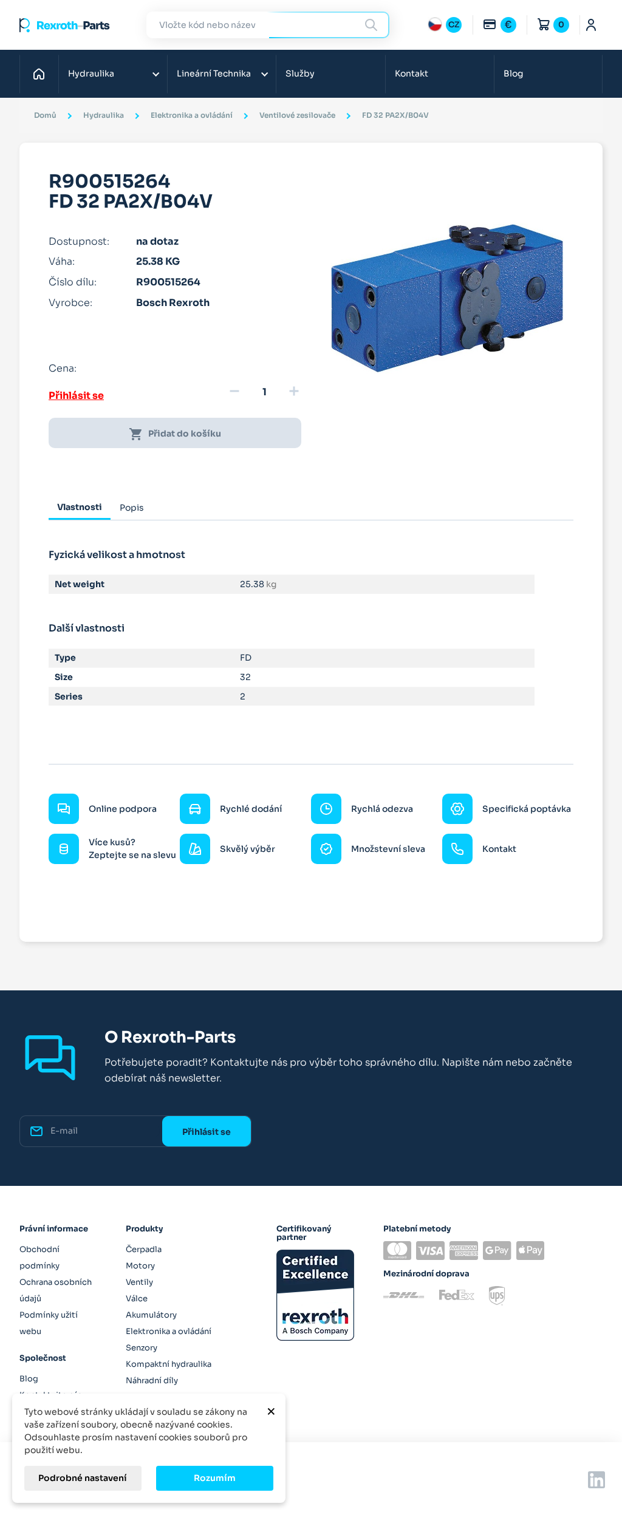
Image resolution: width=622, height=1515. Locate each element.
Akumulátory (151, 1315)
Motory (140, 1266)
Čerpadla (144, 1249)
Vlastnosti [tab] (79, 507)
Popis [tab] (132, 507)
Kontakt (411, 73)
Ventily (139, 1282)
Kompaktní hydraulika (168, 1364)
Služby (300, 73)
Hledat (372, 24)
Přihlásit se (76, 395)
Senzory (141, 1348)
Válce (137, 1298)
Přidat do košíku (175, 434)
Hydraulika (91, 73)
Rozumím (215, 1477)
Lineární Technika (214, 73)
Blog (513, 73)
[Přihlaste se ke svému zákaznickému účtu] (591, 25)
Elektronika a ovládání (168, 1331)
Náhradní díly (152, 1380)
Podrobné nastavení (82, 1477)
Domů (42, 73)
